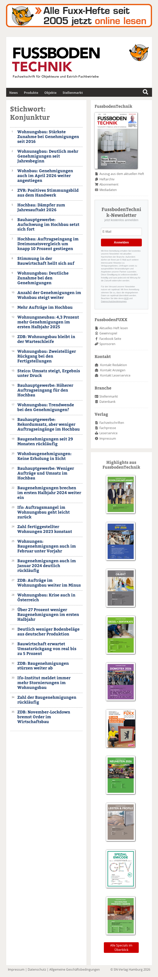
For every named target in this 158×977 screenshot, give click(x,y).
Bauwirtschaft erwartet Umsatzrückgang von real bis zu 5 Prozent (46, 648)
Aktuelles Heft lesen (113, 328)
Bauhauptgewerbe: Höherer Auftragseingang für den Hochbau (45, 390)
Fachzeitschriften (111, 423)
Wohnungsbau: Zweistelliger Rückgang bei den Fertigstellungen (46, 356)
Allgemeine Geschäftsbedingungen (74, 969)
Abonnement (108, 184)
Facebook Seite (110, 339)
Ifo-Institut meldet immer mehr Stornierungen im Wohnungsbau (44, 682)
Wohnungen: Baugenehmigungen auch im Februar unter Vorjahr (46, 546)
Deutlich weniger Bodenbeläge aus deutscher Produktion (48, 631)
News (13, 93)
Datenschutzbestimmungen (114, 301)
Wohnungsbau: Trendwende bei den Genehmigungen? (45, 407)
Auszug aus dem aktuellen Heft (121, 174)
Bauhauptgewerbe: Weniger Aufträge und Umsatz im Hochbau (45, 473)
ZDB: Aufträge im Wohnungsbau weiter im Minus (49, 582)
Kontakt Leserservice (115, 375)
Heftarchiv (106, 179)
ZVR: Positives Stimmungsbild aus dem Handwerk (48, 192)
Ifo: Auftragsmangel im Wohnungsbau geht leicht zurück (43, 512)
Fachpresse (107, 428)
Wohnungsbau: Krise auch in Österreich (46, 597)
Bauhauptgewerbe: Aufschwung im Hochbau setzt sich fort (48, 224)
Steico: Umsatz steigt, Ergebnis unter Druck (48, 373)
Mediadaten (108, 190)
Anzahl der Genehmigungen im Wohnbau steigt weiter (49, 295)
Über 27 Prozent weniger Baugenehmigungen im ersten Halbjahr (48, 614)
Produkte (31, 93)
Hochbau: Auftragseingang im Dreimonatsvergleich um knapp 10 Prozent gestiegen (48, 243)
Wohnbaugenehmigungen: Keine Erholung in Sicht (44, 456)
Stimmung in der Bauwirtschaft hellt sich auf (45, 260)
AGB (126, 298)
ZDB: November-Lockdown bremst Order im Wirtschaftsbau (43, 716)
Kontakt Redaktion (113, 365)
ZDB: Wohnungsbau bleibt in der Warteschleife (46, 339)
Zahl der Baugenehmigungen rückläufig (46, 699)
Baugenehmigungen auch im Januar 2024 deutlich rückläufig (46, 565)
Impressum (107, 438)
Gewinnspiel (108, 333)
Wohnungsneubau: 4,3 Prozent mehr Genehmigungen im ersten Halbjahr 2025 (48, 321)
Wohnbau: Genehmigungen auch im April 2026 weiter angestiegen (45, 175)
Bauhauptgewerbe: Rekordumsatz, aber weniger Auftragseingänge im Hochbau (48, 424)
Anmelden (121, 242)
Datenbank (107, 401)
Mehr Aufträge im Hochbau (45, 307)
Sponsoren (107, 344)
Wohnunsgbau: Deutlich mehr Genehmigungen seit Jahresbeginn (47, 156)
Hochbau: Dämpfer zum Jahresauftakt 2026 (41, 207)
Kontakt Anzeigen (112, 370)
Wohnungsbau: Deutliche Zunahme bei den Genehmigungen (43, 277)
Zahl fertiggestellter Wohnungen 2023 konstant (44, 529)
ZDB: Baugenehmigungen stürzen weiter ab (43, 665)
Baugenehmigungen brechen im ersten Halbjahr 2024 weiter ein (49, 492)
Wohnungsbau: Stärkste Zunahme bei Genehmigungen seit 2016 (48, 136)
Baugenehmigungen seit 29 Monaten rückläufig (45, 441)
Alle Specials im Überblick (121, 947)
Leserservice (108, 433)
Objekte (50, 93)
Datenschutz (37, 969)
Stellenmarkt (73, 93)
